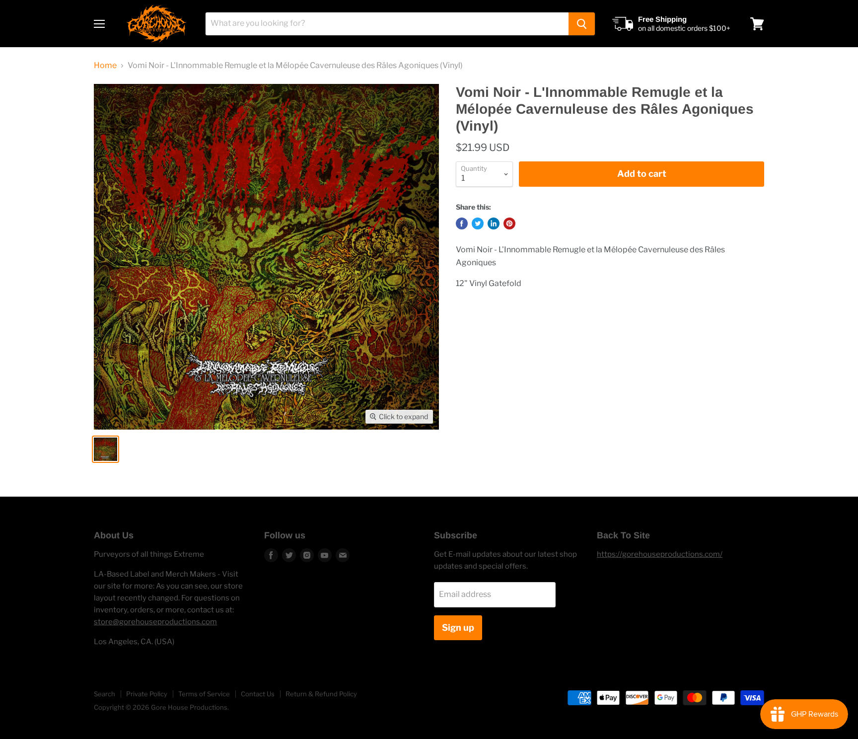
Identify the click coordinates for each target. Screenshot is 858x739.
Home (105, 65)
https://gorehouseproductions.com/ (659, 554)
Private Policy (146, 694)
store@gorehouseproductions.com (155, 621)
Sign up (458, 627)
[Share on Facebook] (462, 223)
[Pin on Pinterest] (509, 223)
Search (104, 694)
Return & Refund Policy (321, 694)
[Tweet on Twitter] (478, 223)
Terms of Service (204, 694)
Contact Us (258, 694)
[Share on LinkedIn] (494, 223)
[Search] (582, 23)
